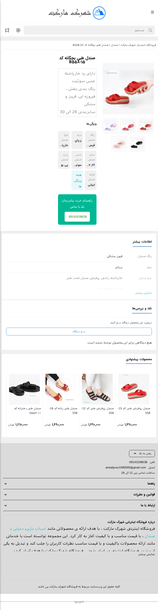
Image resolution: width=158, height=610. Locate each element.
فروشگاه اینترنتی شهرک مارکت (138, 45)
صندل (114, 45)
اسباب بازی (36, 528)
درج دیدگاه (79, 331)
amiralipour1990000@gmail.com (126, 467)
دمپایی (18, 528)
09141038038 (138, 462)
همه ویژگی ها (77, 180)
